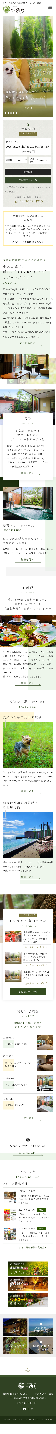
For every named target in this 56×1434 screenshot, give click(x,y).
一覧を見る (27, 1118)
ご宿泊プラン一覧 (28, 180)
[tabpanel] (28, 66)
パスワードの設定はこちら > (28, 241)
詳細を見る (27, 472)
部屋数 (9, 160)
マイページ (45, 187)
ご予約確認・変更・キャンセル (22, 187)
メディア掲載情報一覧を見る (32, 1247)
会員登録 (11, 191)
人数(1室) (32, 160)
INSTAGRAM (27, 1152)
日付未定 (26, 151)
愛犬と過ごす (27, 343)
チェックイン (12, 141)
